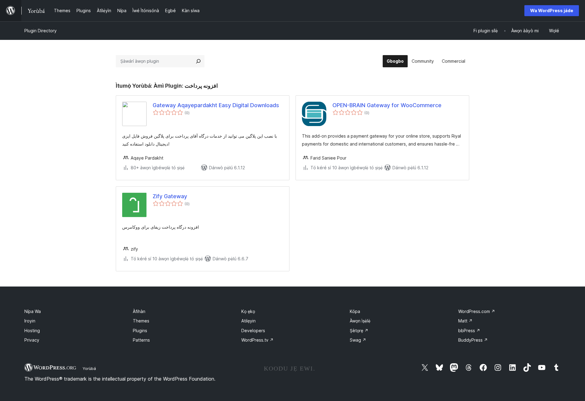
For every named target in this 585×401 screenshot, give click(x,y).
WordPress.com (476, 311)
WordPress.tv (257, 340)
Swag (358, 340)
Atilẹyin (248, 320)
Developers (253, 330)
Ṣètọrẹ (359, 330)
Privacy (31, 340)
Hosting (32, 330)
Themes (141, 320)
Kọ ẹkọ (248, 311)
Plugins (140, 330)
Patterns (141, 340)
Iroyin (29, 320)
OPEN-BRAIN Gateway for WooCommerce (386, 105)
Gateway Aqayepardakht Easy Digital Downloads (216, 105)
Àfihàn (139, 311)
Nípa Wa (32, 311)
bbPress (469, 330)
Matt (465, 320)
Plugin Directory (40, 30)
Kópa (355, 311)
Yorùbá (89, 368)
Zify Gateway (170, 196)
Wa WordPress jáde (551, 10)
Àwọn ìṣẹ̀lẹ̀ (360, 320)
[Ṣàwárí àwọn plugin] (198, 61)
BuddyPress (473, 340)
